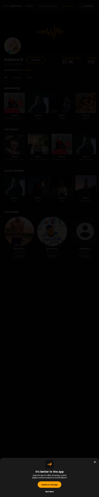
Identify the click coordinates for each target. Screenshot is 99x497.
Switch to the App (49, 484)
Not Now (49, 491)
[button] (49, 248)
